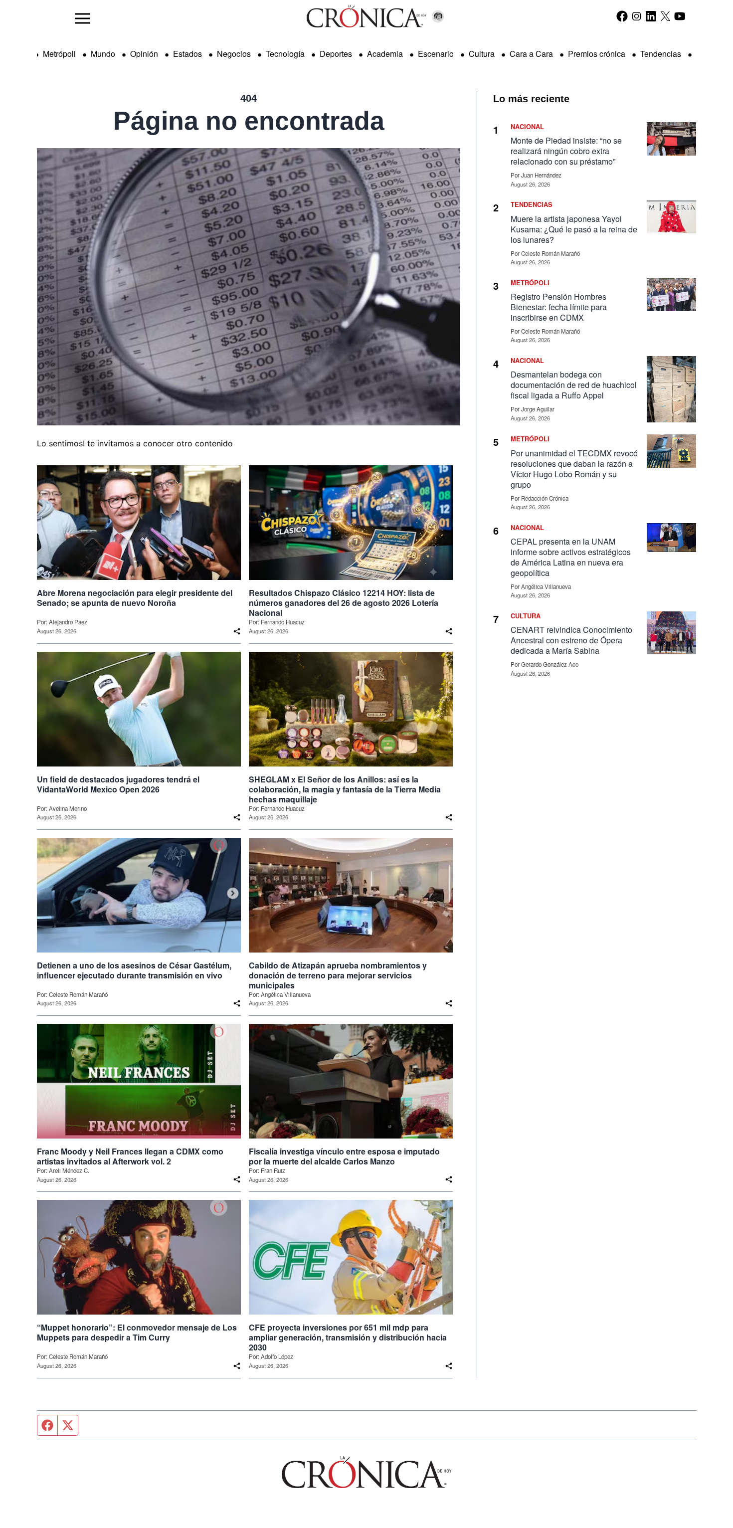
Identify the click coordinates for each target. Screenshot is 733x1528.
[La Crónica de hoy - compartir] (237, 631)
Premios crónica (596, 53)
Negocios (234, 53)
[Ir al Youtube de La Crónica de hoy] (680, 15)
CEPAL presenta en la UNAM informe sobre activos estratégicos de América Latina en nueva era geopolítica (571, 557)
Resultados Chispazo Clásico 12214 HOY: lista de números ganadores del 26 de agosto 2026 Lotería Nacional (343, 603)
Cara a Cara (531, 53)
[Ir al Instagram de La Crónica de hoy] (636, 15)
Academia (385, 53)
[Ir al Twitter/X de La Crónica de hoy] (665, 15)
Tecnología (285, 53)
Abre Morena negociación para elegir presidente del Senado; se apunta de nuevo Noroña (134, 598)
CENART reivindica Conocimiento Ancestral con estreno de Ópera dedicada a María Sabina (571, 640)
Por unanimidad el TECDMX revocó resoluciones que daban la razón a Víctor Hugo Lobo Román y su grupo (574, 468)
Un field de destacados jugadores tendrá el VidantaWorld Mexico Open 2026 (118, 784)
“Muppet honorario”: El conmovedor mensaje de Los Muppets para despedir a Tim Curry (137, 1332)
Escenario (436, 53)
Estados (187, 53)
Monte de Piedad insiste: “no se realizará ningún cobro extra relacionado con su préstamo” (566, 151)
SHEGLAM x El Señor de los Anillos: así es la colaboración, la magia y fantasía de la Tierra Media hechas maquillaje (345, 789)
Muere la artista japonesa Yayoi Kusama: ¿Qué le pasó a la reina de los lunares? (574, 229)
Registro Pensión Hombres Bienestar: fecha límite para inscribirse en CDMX (559, 307)
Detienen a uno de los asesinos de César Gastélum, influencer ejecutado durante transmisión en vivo (134, 970)
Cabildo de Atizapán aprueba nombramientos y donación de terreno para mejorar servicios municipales (338, 975)
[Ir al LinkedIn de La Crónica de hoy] (651, 15)
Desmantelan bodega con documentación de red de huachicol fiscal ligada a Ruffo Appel (574, 385)
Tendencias (660, 53)
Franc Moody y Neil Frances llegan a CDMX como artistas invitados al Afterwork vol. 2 (130, 1156)
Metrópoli (59, 53)
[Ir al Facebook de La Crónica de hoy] (622, 15)
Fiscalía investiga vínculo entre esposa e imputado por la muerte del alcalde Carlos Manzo (344, 1156)
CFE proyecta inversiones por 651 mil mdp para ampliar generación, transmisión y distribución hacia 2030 (348, 1337)
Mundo (103, 53)
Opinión (144, 53)
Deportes (336, 53)
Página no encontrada (248, 120)
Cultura (482, 53)
